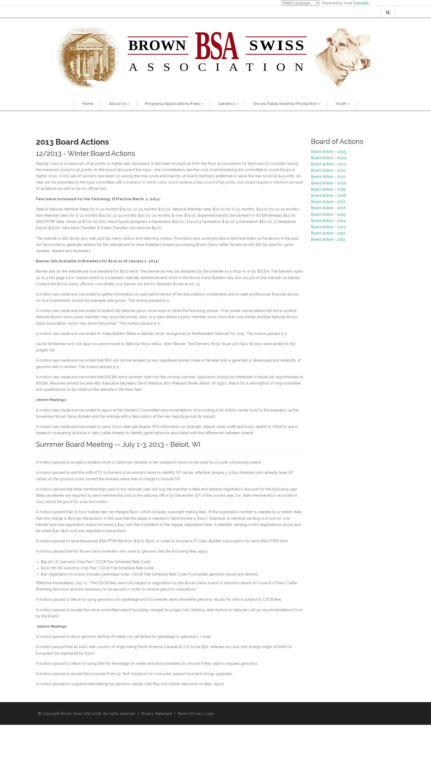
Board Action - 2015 (328, 214)
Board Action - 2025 (328, 152)
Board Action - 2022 (328, 170)
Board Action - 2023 (328, 164)
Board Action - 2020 (328, 183)
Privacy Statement (156, 714)
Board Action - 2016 (328, 208)
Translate (361, 3)
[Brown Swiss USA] (215, 57)
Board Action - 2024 (328, 158)
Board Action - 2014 (328, 221)
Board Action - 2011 (328, 239)
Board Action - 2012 (328, 233)
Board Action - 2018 (328, 195)
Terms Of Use (189, 714)
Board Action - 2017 (328, 202)
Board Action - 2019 (328, 189)
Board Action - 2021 (328, 177)
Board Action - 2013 (328, 227)
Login (209, 713)
